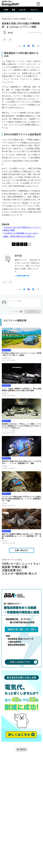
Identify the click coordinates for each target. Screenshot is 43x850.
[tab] (6, 10)
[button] (4, 40)
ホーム (4, 16)
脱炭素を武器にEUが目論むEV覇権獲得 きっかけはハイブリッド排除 (18, 19)
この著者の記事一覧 (22, 276)
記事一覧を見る (21, 550)
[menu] (38, 4)
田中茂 (10, 33)
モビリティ (11, 16)
